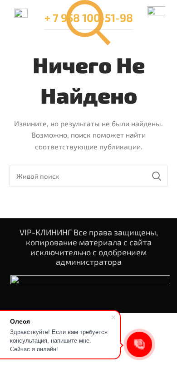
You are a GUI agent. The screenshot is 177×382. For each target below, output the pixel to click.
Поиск (156, 176)
